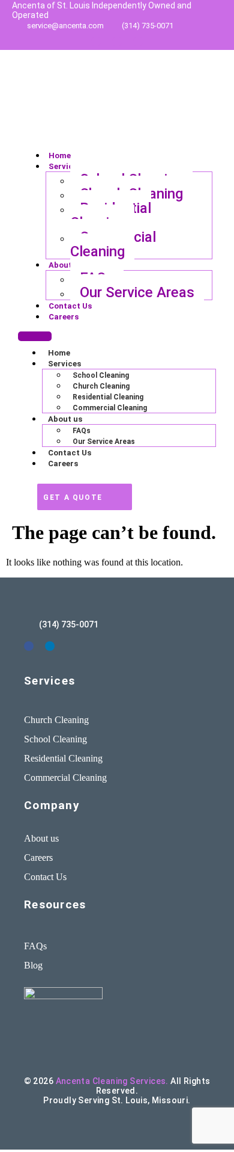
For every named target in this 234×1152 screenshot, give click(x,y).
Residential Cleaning (110, 215)
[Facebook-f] (29, 646)
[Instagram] (117, 41)
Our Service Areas (137, 292)
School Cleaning (101, 375)
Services (65, 166)
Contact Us (70, 305)
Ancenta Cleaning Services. (112, 1081)
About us (66, 265)
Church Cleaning (101, 386)
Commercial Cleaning (113, 244)
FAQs (82, 431)
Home (60, 155)
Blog (33, 965)
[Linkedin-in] (96, 41)
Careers (64, 316)
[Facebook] (138, 41)
